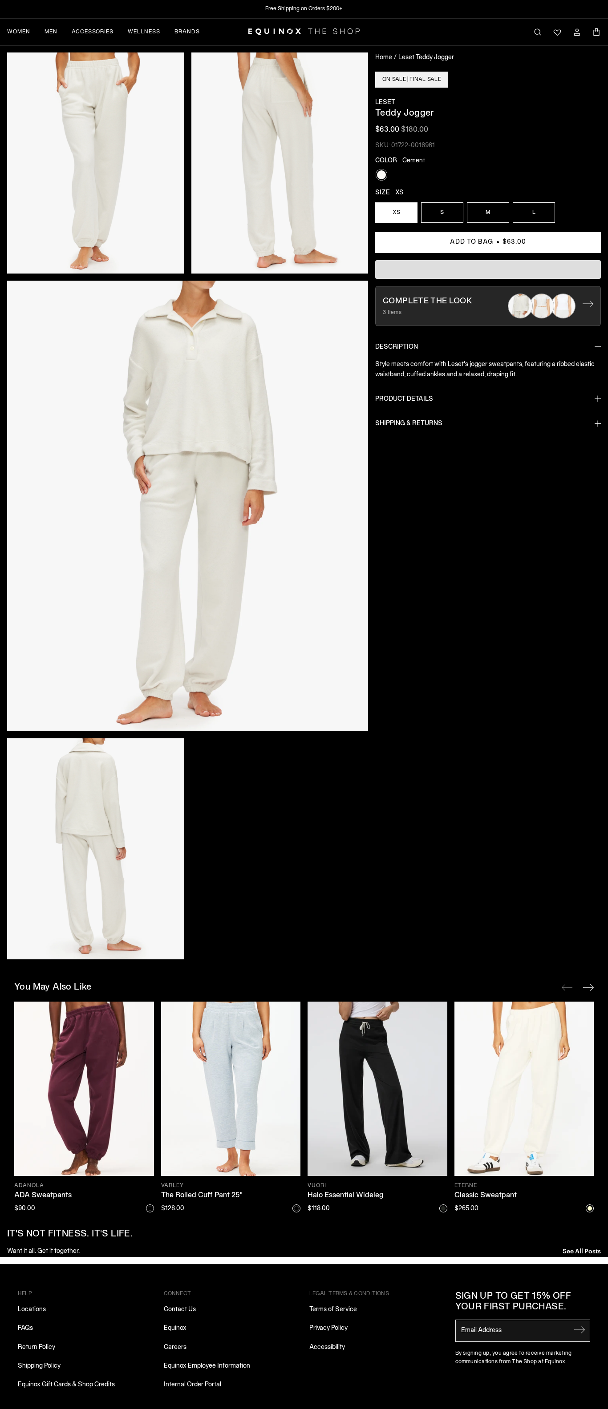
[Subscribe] (579, 1330)
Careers (175, 1347)
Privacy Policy (328, 1328)
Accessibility (327, 1347)
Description (396, 347)
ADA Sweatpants (43, 1195)
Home (383, 57)
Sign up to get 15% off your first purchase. (513, 1301)
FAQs (25, 1328)
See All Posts (582, 1250)
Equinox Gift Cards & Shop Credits (66, 1385)
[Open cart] (596, 32)
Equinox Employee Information (207, 1366)
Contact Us (180, 1309)
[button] (95, 163)
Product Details (404, 399)
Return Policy (36, 1347)
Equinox (175, 1328)
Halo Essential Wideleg (345, 1195)
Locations (32, 1309)
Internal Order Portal (192, 1385)
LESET (385, 102)
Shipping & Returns (408, 424)
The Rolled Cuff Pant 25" (202, 1195)
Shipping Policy (39, 1366)
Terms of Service (333, 1309)
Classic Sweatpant (485, 1195)
